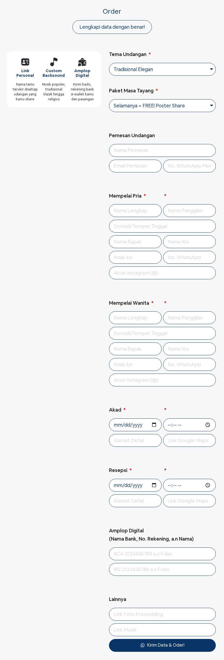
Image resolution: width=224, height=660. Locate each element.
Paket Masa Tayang (132, 90)
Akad (115, 410)
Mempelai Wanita (129, 303)
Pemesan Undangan (132, 135)
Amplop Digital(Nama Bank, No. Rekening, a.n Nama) (151, 534)
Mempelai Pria (126, 196)
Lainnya (117, 599)
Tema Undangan (128, 54)
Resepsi (118, 470)
